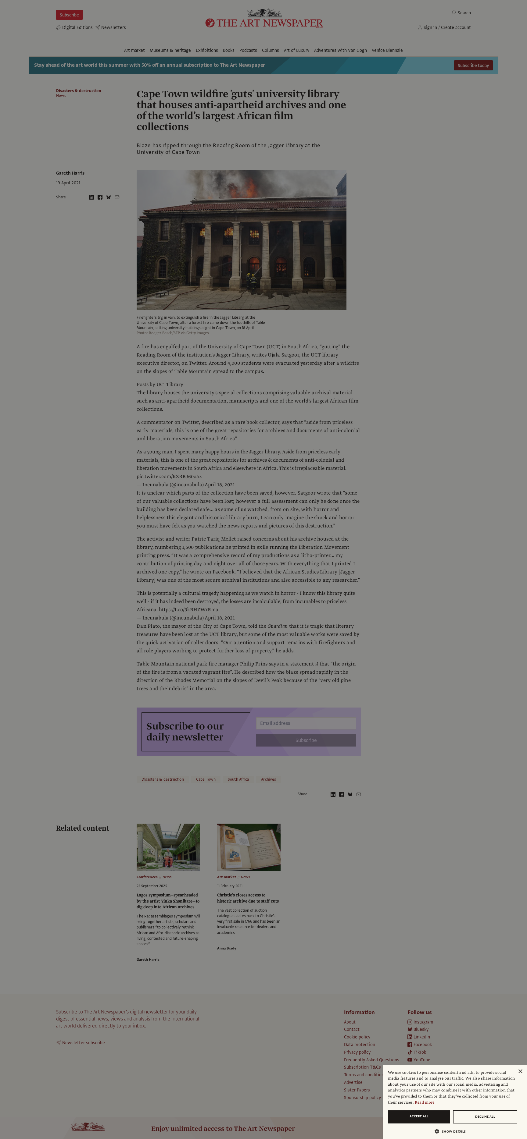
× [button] (520, 1071)
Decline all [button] (485, 1116)
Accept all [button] (419, 1116)
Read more (425, 1102)
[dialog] (455, 1102)
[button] (452, 1131)
